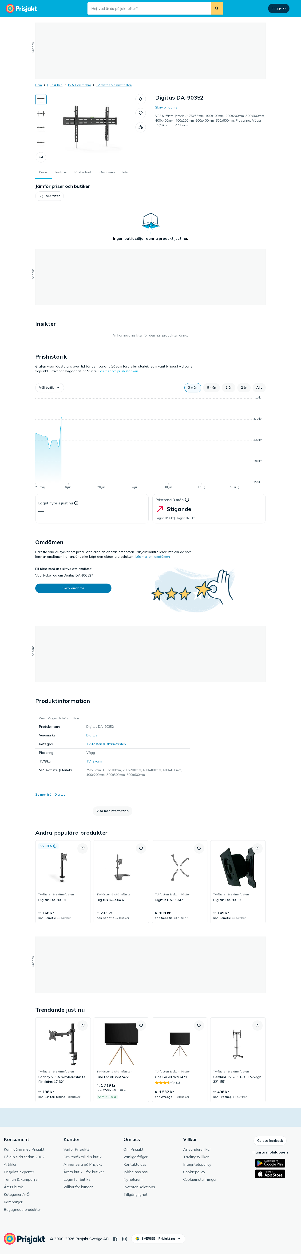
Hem (38, 85)
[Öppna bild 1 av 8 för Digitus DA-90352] (91, 129)
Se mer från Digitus (50, 794)
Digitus (91, 735)
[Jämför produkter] (140, 127)
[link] (63, 881)
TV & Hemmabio (79, 85)
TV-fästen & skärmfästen (114, 85)
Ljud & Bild (55, 85)
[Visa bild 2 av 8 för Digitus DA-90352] (41, 114)
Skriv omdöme (166, 107)
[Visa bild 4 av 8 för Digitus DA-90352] (41, 143)
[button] (41, 157)
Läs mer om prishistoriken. (119, 371)
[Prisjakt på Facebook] (115, 1238)
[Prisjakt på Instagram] (124, 1238)
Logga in (279, 8)
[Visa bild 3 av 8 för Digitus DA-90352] (41, 128)
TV (88, 761)
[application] (150, 443)
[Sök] (217, 8)
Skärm (97, 761)
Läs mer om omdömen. (153, 556)
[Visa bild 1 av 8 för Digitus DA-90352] (41, 99)
